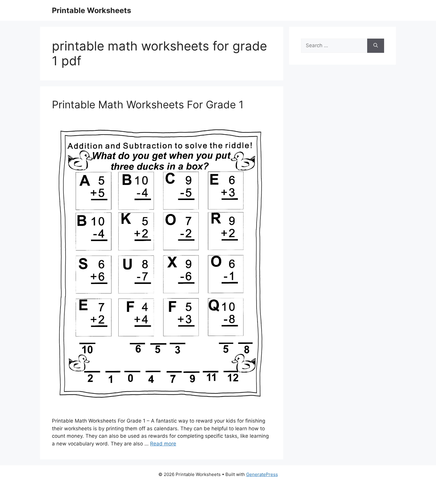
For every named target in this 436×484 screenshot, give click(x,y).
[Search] (375, 46)
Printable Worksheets (91, 10)
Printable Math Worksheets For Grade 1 (148, 104)
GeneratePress (262, 474)
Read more (163, 444)
